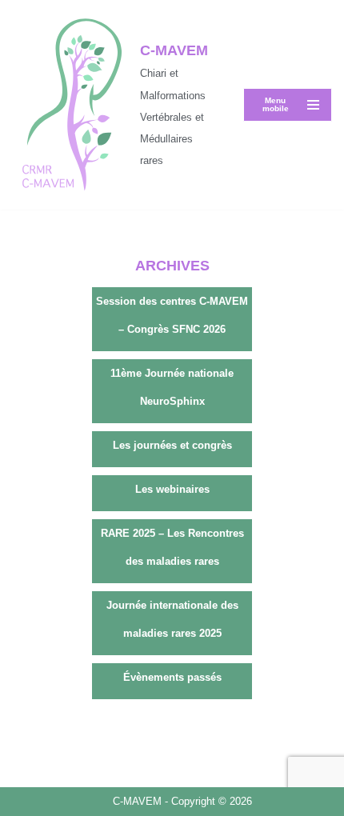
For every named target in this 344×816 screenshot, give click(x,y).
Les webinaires (172, 489)
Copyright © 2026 (211, 801)
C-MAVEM (139, 801)
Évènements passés (172, 677)
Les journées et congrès (172, 445)
